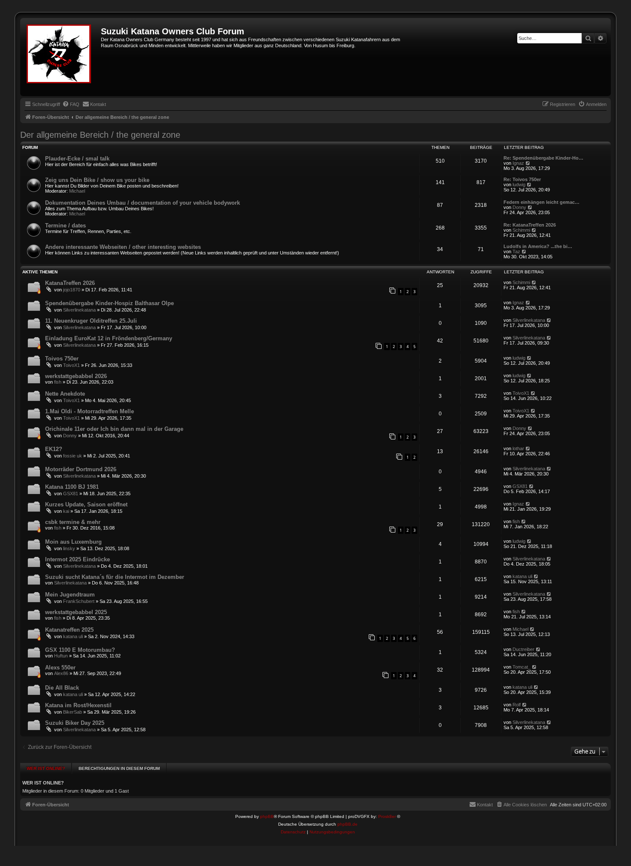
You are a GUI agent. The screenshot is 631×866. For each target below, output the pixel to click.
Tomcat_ (522, 666)
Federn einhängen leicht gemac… (541, 202)
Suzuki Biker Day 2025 (74, 723)
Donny (519, 207)
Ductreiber (523, 649)
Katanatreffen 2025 (69, 630)
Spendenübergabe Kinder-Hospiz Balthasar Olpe (109, 303)
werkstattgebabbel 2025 (76, 612)
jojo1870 (71, 289)
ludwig (519, 184)
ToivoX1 (71, 365)
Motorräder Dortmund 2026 (80, 469)
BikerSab (72, 712)
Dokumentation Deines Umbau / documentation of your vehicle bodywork (142, 203)
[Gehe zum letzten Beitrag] (534, 282)
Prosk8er (387, 816)
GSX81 (70, 493)
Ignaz (518, 163)
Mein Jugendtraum (70, 594)
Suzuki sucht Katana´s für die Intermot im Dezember (114, 577)
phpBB (267, 816)
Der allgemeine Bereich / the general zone (100, 134)
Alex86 (61, 673)
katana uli (522, 576)
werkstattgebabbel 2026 (76, 376)
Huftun (61, 655)
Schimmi (521, 230)
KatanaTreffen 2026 (70, 283)
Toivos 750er (62, 358)
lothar (518, 448)
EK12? (53, 449)
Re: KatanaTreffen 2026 (530, 224)
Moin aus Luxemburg (73, 542)
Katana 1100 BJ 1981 (72, 487)
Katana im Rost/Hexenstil (78, 705)
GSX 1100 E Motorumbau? (80, 650)
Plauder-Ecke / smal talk (77, 158)
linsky (69, 548)
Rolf (517, 704)
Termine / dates (65, 225)
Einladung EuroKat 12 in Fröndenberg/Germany (108, 338)
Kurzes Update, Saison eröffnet (86, 504)
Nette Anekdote (65, 394)
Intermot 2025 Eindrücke (77, 559)
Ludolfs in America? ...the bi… (538, 246)
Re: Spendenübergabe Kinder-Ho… (543, 157)
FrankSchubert (78, 601)
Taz (516, 251)
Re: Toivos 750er (522, 179)
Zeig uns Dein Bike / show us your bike (97, 180)
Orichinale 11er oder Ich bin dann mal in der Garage (114, 429)
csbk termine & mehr (72, 522)
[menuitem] (70, 104)
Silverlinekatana (79, 309)
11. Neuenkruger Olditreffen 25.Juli (91, 321)
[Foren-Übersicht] (61, 57)
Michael (77, 191)
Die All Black (62, 687)
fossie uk (72, 455)
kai (66, 511)
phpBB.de (347, 824)
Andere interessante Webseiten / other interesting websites (123, 247)
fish (57, 382)
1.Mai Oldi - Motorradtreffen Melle (89, 411)
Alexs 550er (60, 667)
